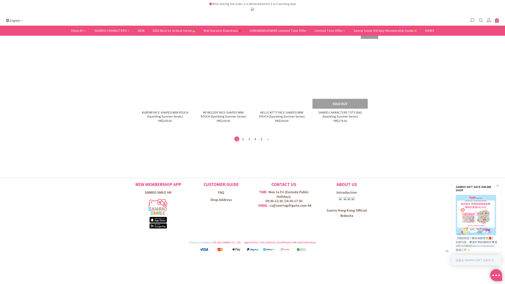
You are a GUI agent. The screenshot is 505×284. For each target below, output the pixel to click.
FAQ (221, 192)
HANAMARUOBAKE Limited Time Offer (278, 30)
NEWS (429, 30)
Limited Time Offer (328, 30)
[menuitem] (236, 138)
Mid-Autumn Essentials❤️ (223, 30)
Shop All (77, 30)
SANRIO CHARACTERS (110, 30)
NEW (141, 30)
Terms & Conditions (202, 242)
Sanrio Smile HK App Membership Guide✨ (385, 30)
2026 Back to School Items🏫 (174, 30)
